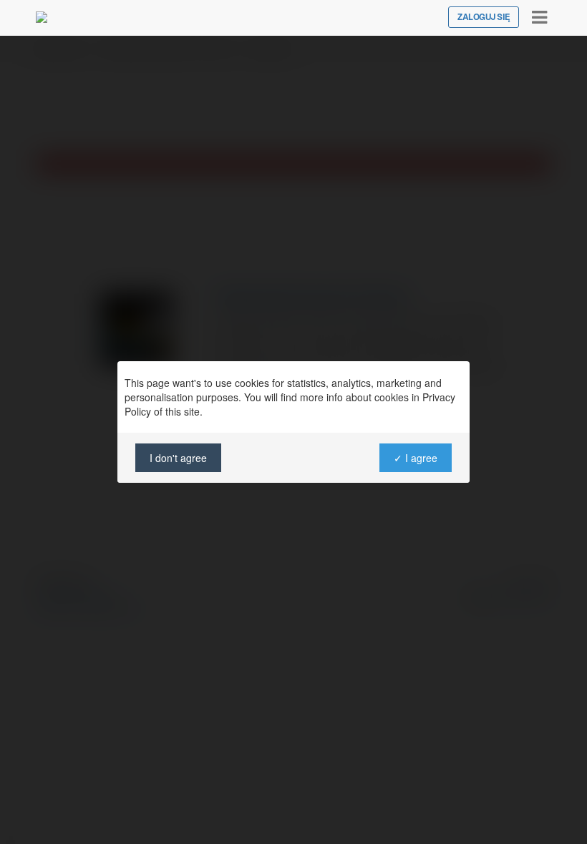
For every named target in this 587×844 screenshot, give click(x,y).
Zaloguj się (483, 17)
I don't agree (178, 458)
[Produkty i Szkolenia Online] (41, 17)
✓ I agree (415, 458)
